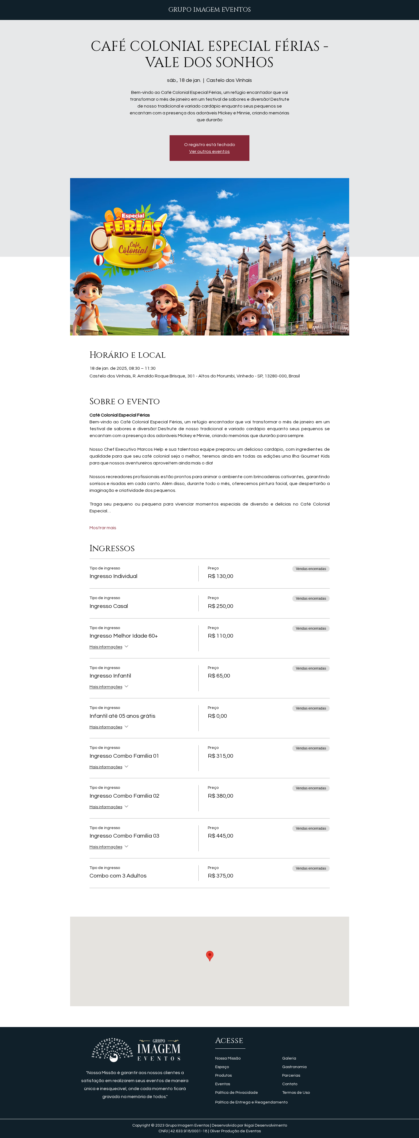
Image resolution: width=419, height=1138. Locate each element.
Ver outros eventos (209, 151)
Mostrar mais (103, 527)
